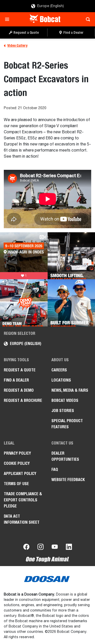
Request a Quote (19, 370)
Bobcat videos (64, 400)
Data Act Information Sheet (22, 519)
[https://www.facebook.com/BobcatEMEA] (26, 548)
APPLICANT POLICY (20, 473)
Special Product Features (67, 423)
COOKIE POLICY (17, 463)
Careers (59, 370)
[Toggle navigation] (8, 19)
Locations (61, 380)
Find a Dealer (16, 380)
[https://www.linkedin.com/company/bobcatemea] (69, 548)
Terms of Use (16, 483)
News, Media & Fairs (69, 390)
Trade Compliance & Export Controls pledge (23, 499)
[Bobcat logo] (45, 19)
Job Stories (62, 410)
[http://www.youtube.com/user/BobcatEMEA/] (55, 548)
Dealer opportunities (65, 456)
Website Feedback (68, 479)
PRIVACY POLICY (17, 453)
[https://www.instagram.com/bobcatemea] (40, 548)
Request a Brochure (23, 400)
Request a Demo (19, 390)
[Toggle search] (86, 19)
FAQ (54, 469)
